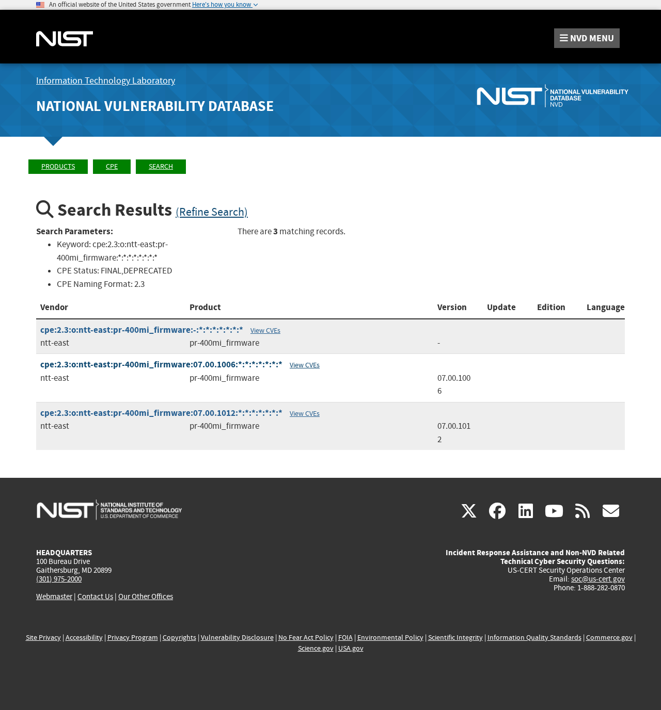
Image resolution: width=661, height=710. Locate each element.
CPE (112, 166)
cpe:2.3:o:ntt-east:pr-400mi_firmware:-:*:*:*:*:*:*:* (141, 330)
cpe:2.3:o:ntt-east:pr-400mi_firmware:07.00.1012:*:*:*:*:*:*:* (161, 413)
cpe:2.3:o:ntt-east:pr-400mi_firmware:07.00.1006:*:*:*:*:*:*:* (161, 364)
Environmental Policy (390, 637)
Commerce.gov (609, 637)
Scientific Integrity (455, 637)
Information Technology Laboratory (105, 81)
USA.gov (351, 648)
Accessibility (84, 637)
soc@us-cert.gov (598, 579)
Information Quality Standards (534, 637)
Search (161, 166)
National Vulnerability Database (155, 106)
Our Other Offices (145, 596)
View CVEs (265, 330)
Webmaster (54, 596)
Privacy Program (132, 637)
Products (58, 166)
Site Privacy (43, 637)
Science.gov (316, 648)
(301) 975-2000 (59, 579)
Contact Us (95, 596)
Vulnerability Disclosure (237, 637)
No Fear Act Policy (306, 637)
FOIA (345, 637)
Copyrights (179, 637)
